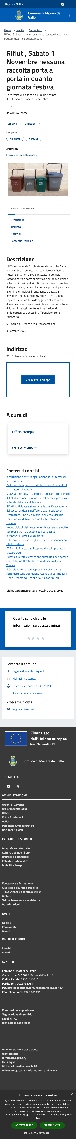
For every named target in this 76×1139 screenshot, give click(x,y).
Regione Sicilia (14, 4)
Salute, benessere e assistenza (21, 900)
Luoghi (6, 948)
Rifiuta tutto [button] (52, 1125)
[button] (38, 1133)
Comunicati (35, 30)
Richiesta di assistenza (16, 1023)
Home (7, 30)
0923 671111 (32, 992)
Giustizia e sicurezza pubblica (20, 887)
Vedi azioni (31, 124)
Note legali (8, 1062)
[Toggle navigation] (7, 15)
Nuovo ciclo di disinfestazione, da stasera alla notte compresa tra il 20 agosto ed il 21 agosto (37, 529)
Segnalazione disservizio (17, 1014)
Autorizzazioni (11, 904)
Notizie (6, 923)
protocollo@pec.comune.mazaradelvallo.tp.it (35, 988)
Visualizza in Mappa (38, 380)
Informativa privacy (14, 1058)
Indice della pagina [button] (22, 208)
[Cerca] (68, 15)
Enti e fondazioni (12, 817)
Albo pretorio (10, 1053)
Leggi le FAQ (9, 1018)
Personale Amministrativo (18, 826)
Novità (20, 30)
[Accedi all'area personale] (62, 4)
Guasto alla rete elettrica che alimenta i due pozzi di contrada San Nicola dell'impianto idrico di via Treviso (37, 561)
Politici (6, 821)
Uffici (5, 813)
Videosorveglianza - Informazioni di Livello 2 (29, 1070)
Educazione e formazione (17, 883)
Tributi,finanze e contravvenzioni (22, 892)
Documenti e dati (12, 830)
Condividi (13, 124)
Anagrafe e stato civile (16, 848)
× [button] (72, 1094)
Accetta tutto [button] (24, 1125)
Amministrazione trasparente (20, 1049)
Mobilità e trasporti (14, 865)
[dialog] (38, 1114)
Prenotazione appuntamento (19, 1010)
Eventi (6, 952)
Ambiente (8, 896)
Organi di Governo (13, 804)
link (38, 1117)
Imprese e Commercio (15, 857)
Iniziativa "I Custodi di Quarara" (25, 536)
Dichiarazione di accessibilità (19, 1066)
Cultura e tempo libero (16, 852)
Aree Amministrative (14, 809)
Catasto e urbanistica (15, 861)
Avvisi (6, 931)
